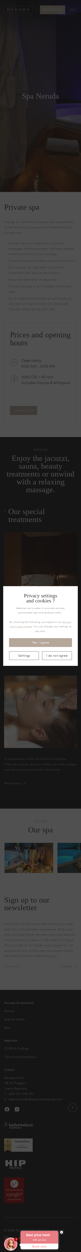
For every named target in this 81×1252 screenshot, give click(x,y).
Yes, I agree (40, 642)
